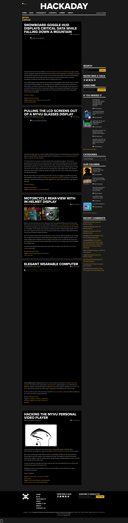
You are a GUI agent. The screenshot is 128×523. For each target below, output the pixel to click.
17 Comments (76, 34)
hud (43, 100)
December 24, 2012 (29, 117)
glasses (35, 189)
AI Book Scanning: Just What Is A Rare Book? (99, 179)
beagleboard (44, 398)
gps (35, 100)
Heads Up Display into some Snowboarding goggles (60, 72)
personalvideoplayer (42, 482)
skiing (25, 102)
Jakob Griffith (36, 266)
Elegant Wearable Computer (51, 264)
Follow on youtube (89, 80)
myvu (46, 100)
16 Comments (98, 108)
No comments (98, 117)
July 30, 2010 (27, 266)
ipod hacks (40, 476)
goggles (31, 100)
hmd (25, 482)
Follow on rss (92, 80)
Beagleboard (52, 385)
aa (29, 398)
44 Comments (76, 204)
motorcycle (45, 253)
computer (26, 400)
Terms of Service (84, 512)
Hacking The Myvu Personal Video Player (50, 416)
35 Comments (98, 193)
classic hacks (33, 476)
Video (38, 501)
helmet (40, 253)
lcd (38, 189)
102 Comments (98, 184)
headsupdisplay (45, 480)
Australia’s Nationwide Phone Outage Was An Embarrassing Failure (99, 102)
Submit (62, 13)
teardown (46, 189)
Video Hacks (33, 187)
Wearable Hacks (34, 98)
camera (31, 253)
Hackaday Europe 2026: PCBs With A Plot (98, 113)
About (70, 13)
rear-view (30, 255)
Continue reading (29, 95)
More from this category (90, 149)
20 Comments (98, 146)
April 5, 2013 (27, 34)
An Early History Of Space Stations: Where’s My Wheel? (99, 132)
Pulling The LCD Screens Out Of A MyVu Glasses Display (50, 112)
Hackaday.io (41, 13)
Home (24, 13)
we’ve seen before (58, 392)
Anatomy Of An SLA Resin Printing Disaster (99, 122)
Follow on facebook (84, 80)
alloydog (85, 264)
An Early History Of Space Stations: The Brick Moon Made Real (99, 142)
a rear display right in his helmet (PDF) (68, 225)
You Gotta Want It (99, 204)
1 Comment (97, 201)
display (30, 189)
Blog (31, 13)
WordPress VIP (67, 515)
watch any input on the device (61, 451)
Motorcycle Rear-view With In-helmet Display (49, 200)
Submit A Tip (41, 504)
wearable (26, 402)
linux (35, 400)
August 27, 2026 (101, 13)
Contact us (95, 80)
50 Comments (75, 266)
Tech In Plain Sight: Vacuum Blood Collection (99, 189)
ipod (31, 482)
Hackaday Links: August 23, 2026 (98, 197)
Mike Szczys (36, 34)
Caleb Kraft (38, 420)
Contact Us (40, 508)
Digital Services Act (93, 512)
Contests (53, 13)
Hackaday (64, 6)
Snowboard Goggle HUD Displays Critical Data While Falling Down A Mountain (50, 28)
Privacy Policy (77, 512)
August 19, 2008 (28, 420)
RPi (49, 100)
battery (38, 398)
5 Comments (76, 117)
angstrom (33, 398)
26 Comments (98, 136)
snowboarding (32, 102)
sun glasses (44, 400)
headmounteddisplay (34, 480)
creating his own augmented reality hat (53, 177)
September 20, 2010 (29, 204)
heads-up (39, 100)
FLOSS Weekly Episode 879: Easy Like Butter (98, 170)
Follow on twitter (87, 80)
